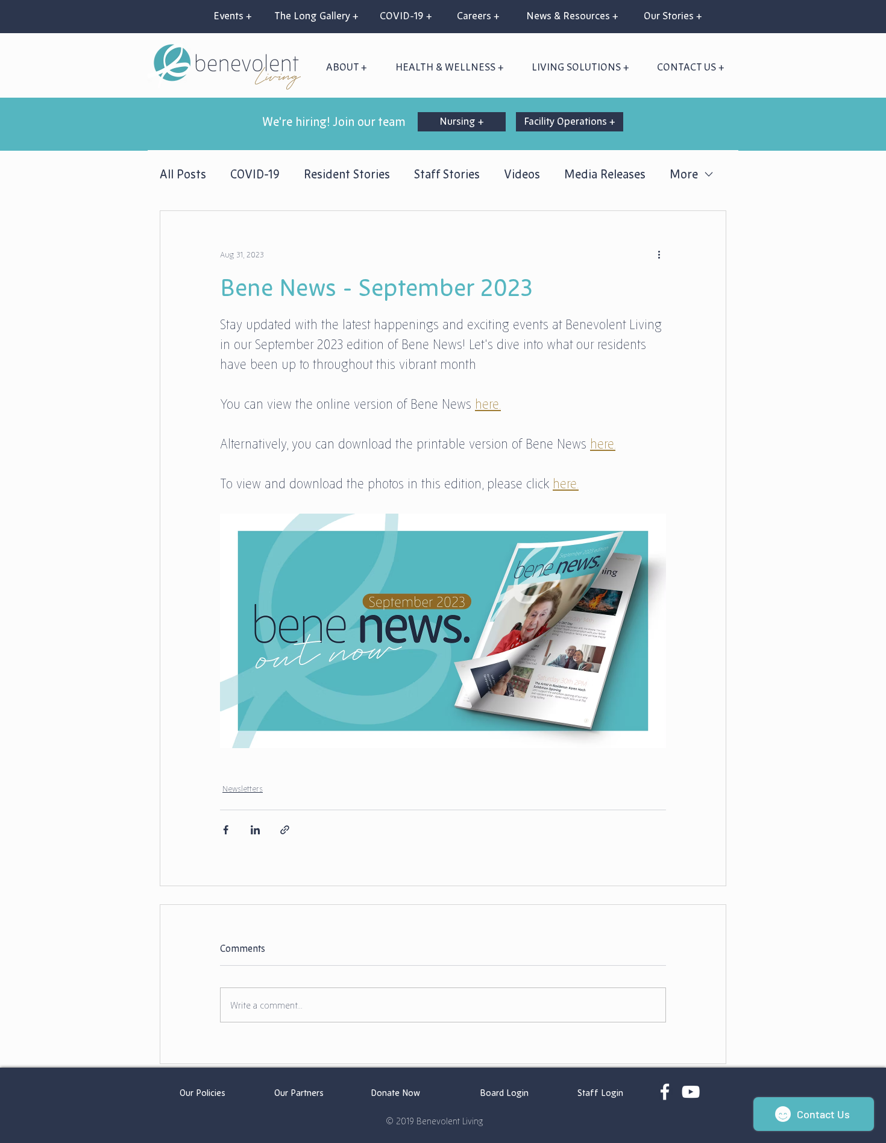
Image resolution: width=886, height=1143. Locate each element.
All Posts (183, 174)
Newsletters (242, 788)
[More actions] (659, 254)
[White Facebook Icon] (665, 1092)
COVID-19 (255, 174)
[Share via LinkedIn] (255, 830)
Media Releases (605, 174)
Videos (522, 174)
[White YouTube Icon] (691, 1092)
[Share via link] (285, 830)
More (684, 174)
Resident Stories (347, 174)
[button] (449, 67)
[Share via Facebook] (225, 830)
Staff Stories (447, 174)
